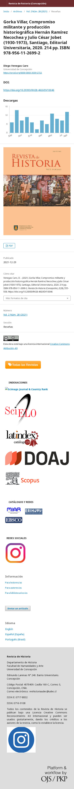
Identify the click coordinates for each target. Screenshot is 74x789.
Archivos (17, 11)
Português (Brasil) (15, 639)
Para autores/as (13, 587)
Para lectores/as (13, 582)
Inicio (6, 11)
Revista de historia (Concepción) (27, 3)
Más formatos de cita (16, 298)
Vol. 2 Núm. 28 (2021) (36, 11)
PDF (10, 245)
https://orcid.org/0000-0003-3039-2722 (22, 72)
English (9, 629)
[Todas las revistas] (23, 367)
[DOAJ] (37, 464)
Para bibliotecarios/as (16, 592)
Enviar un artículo (18, 608)
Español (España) (14, 634)
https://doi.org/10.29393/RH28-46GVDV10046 (28, 90)
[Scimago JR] (26, 389)
